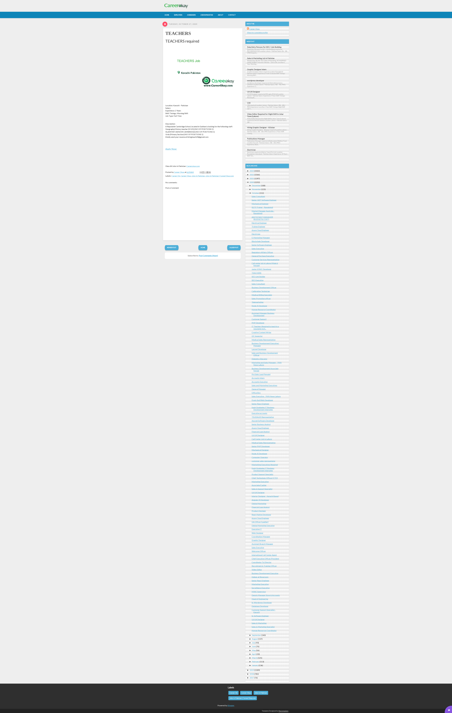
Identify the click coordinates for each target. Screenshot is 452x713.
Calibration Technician (261, 291)
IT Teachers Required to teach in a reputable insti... (265, 327)
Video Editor (257, 569)
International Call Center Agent (264, 555)
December (256, 185)
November (256, 189)
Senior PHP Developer (261, 446)
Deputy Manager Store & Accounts (266, 595)
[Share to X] (205, 172)
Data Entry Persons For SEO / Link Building (264, 47)
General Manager (259, 389)
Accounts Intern (258, 378)
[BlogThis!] (203, 172)
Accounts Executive (260, 382)
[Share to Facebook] (207, 172)
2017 (252, 678)
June (254, 646)
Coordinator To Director (261, 562)
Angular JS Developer (260, 500)
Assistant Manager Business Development (263, 314)
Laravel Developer (259, 349)
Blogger (231, 705)
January (255, 665)
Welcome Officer (259, 551)
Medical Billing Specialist (262, 295)
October (255, 193)
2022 (252, 174)
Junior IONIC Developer (261, 269)
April (254, 654)
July (253, 643)
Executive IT (257, 529)
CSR (248, 103)
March (254, 658)
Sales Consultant (258, 196)
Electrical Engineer (259, 223)
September (256, 635)
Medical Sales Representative (263, 340)
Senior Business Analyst (261, 424)
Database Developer (260, 606)
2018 (252, 674)
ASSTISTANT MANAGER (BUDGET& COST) (262, 218)
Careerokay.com (193, 166)
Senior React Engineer (260, 404)
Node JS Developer (259, 306)
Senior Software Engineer (262, 245)
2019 (252, 670)
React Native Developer (261, 514)
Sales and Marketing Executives (264, 385)
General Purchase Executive (263, 256)
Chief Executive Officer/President (265, 558)
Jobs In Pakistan (198, 176)
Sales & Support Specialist (262, 489)
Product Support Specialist (262, 474)
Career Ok (176, 176)
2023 (252, 171)
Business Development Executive (265, 573)
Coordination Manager (261, 536)
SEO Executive (257, 280)
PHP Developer (258, 323)
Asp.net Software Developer (263, 421)
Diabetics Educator (259, 359)
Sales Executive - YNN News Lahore (266, 396)
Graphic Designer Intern (256, 69)
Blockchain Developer (261, 241)
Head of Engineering (260, 599)
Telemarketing (257, 302)
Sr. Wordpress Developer (262, 602)
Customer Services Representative (265, 259)
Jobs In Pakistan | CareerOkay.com (220, 176)
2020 (252, 182)
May (254, 650)
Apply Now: (171, 149)
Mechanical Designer (260, 450)
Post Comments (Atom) (208, 255)
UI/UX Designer (253, 92)
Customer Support (259, 319)
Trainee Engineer (258, 226)
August (255, 639)
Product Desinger (259, 511)
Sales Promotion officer (261, 298)
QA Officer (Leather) (260, 522)
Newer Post (171, 247)
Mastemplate (283, 711)
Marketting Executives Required (265, 464)
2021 (252, 178)
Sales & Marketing (259, 623)
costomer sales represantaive (263, 461)
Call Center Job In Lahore (262, 439)
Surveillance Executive (261, 588)
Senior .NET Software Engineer (264, 200)
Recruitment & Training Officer (264, 566)
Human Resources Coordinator (264, 630)
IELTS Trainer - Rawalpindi (262, 207)
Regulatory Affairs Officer (262, 252)
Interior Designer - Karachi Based (265, 496)
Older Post (233, 247)
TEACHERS (178, 33)
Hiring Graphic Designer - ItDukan (261, 127)
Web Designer (257, 533)
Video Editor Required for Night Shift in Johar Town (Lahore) (265, 115)
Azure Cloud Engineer (260, 230)
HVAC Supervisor (259, 591)
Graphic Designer (259, 540)
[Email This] (201, 172)
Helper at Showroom (260, 577)
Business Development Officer (264, 287)
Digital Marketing (259, 503)
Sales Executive (258, 248)
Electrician (251, 150)
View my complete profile (257, 32)
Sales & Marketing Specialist (263, 627)
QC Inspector (257, 336)
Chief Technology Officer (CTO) (265, 478)
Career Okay (186, 176)
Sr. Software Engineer (260, 616)
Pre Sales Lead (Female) (261, 374)
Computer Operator (260, 457)
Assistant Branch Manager (262, 544)
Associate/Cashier (259, 485)
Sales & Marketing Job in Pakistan (260, 58)
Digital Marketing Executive (263, 525)
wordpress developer (255, 80)
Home (203, 247)
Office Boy (256, 393)
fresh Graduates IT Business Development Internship (263, 408)
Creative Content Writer (261, 332)
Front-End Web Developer (262, 400)
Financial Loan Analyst (261, 431)
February (255, 661)
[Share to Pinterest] (210, 172)
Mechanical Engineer (260, 204)
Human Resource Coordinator (264, 309)
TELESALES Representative (263, 417)
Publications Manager (256, 138)
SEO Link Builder (258, 276)
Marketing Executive (260, 481)
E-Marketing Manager (261, 237)
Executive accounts (259, 413)
